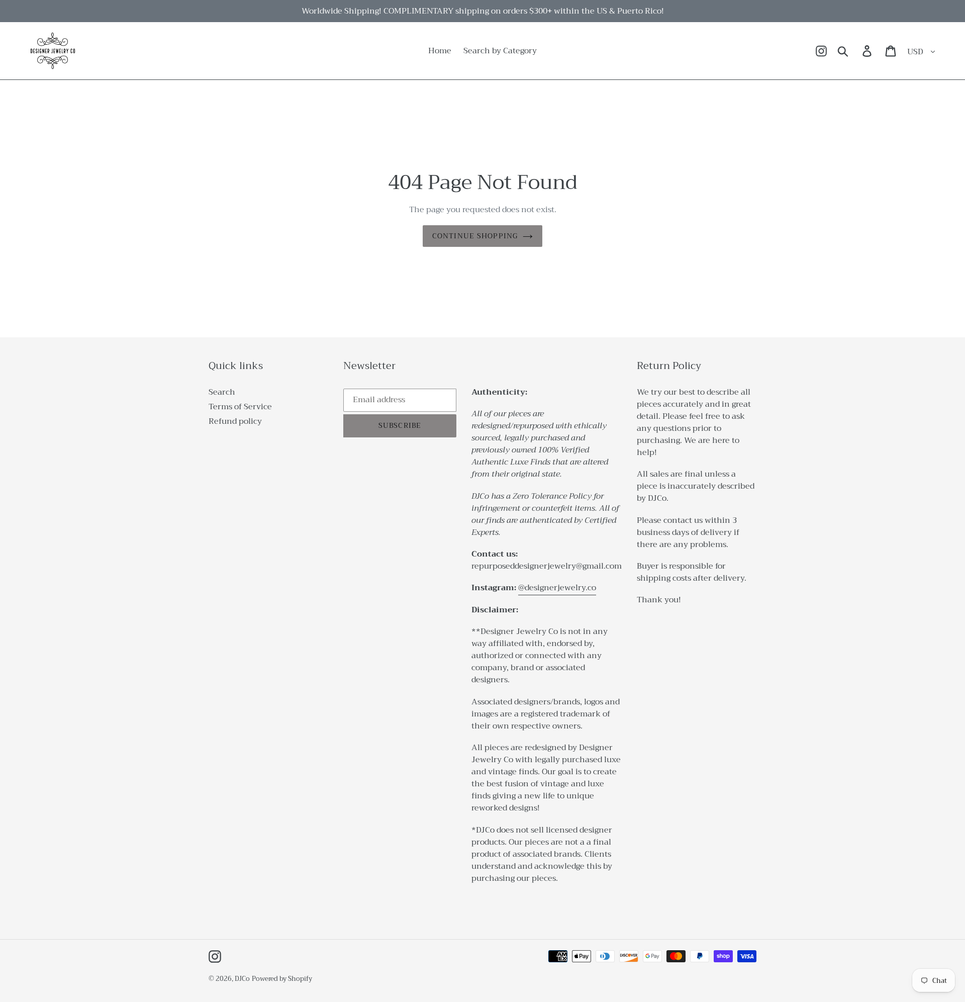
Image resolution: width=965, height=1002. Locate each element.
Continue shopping (475, 236)
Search (222, 392)
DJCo (242, 978)
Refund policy (235, 421)
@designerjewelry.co (557, 588)
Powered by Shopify (282, 978)
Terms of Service (240, 407)
